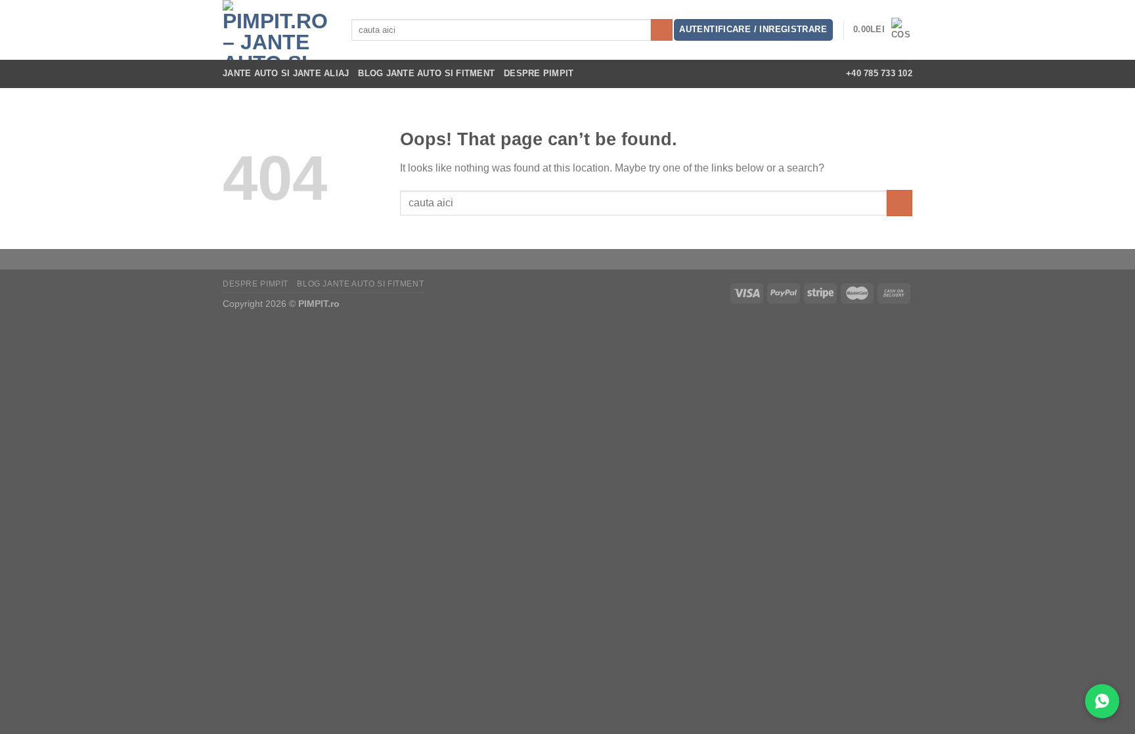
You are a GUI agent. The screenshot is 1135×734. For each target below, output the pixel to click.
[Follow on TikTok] (783, 74)
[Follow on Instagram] (765, 74)
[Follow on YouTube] (817, 74)
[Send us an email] (800, 74)
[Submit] (662, 30)
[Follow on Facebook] (748, 74)
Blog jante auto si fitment (426, 73)
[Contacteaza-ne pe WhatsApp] (1102, 701)
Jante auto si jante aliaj (286, 73)
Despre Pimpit (538, 73)
